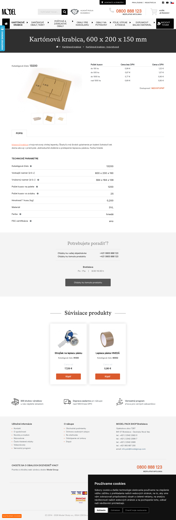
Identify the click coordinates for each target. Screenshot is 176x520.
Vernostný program (22, 448)
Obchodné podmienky (76, 428)
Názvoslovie (19, 438)
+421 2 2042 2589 (127, 442)
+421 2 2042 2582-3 (128, 435)
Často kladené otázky (23, 441)
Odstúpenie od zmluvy (76, 438)
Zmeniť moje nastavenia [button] (136, 510)
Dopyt (68, 441)
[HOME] (57, 47)
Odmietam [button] (115, 510)
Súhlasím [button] (101, 510)
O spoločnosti (20, 432)
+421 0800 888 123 (109, 253)
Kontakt (17, 428)
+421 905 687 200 (127, 445)
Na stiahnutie (72, 435)
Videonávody (19, 445)
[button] (19, 24)
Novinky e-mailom (21, 435)
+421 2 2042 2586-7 (128, 439)
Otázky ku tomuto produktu (88, 282)
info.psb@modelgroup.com (134, 449)
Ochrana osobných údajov (78, 432)
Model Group (52, 470)
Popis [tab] (19, 133)
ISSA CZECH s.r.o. (82, 515)
